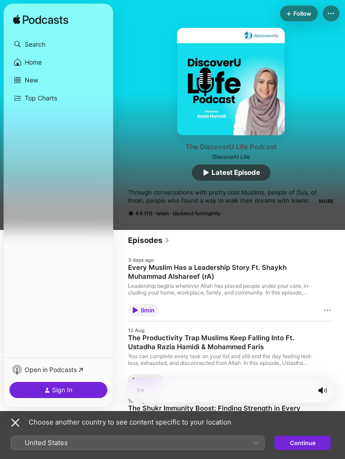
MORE (326, 201)
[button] (58, 44)
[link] (149, 240)
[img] (40, 20)
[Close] (15, 423)
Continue (303, 442)
